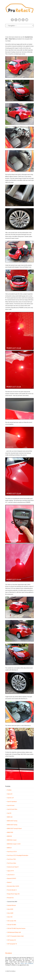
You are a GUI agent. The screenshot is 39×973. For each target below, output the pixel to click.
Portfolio (9, 790)
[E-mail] (26, 21)
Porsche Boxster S (12, 890)
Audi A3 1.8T (10, 797)
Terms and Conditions (26, 963)
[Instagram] (19, 21)
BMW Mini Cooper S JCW (13, 844)
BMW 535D (10, 832)
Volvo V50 (9, 917)
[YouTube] (15, 21)
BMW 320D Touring (12, 820)
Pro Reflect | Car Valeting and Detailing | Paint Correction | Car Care (19, 8)
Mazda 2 (9, 882)
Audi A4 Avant (10, 805)
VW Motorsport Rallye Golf (14, 932)
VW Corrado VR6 (11, 921)
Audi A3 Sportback (12, 801)
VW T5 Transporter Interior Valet (15, 936)
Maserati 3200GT (11, 878)
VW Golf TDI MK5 (11, 924)
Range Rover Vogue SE (13, 894)
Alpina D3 (9, 794)
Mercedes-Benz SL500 (13, 886)
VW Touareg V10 (11, 940)
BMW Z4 (9, 847)
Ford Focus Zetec (11, 863)
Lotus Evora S (10, 874)
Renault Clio (10, 897)
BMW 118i (9, 817)
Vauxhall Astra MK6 (12, 901)
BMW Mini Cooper (12, 840)
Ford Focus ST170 (12, 851)
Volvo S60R (10, 913)
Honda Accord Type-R (12, 867)
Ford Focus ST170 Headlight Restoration (17, 855)
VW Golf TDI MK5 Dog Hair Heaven (16, 928)
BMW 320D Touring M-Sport (14, 828)
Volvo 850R (10, 909)
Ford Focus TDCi (11, 859)
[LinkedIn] (23, 21)
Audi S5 (9, 813)
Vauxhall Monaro (11, 905)
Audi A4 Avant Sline (12, 809)
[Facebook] (12, 21)
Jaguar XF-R (10, 870)
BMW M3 (9, 836)
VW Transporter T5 (12, 944)
